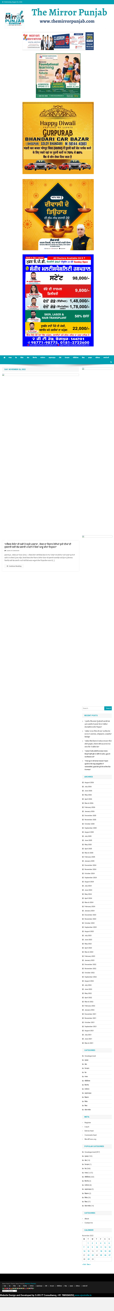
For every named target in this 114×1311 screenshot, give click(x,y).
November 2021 (90, 1018)
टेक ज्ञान (67, 357)
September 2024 (91, 877)
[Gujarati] (13, 1288)
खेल (28, 357)
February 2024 (90, 906)
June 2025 (88, 840)
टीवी (60, 357)
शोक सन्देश (88, 1110)
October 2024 (90, 873)
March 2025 (89, 853)
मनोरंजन (42, 357)
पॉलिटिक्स (75, 357)
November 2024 (90, 869)
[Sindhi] (33, 1288)
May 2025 (88, 844)
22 (88, 1255)
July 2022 (88, 985)
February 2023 (90, 956)
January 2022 (89, 1010)
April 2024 (88, 898)
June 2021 (88, 1039)
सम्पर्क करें (106, 357)
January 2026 (89, 811)
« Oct (84, 1264)
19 (105, 1251)
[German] (11, 1288)
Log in (87, 1127)
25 (101, 1255)
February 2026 (90, 807)
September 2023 (91, 927)
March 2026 (89, 803)
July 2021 (88, 1035)
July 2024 (88, 886)
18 (101, 1251)
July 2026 (88, 787)
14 (84, 1251)
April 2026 (88, 799)
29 (88, 1259)
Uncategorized (90, 1056)
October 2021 (90, 1022)
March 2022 (89, 1002)
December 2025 (90, 815)
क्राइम (90, 357)
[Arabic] (3, 1288)
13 (109, 1247)
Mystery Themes (30, 1283)
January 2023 (89, 960)
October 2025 (90, 824)
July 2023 (88, 935)
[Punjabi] (29, 1288)
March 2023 (89, 952)
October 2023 (90, 923)
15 (88, 1251)
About (87, 1219)
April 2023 (88, 948)
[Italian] (17, 1288)
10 (97, 1247)
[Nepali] (25, 1288)
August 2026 (89, 782)
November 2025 (90, 820)
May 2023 (88, 944)
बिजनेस (35, 357)
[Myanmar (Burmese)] (23, 1288)
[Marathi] (21, 1288)
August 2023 (89, 931)
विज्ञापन (87, 1097)
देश (16, 357)
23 (93, 1255)
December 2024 (90, 865)
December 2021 (90, 1014)
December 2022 (90, 964)
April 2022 (88, 997)
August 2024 (89, 882)
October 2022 (90, 973)
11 (101, 1247)
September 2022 (91, 977)
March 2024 (89, 902)
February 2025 (90, 857)
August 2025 (89, 832)
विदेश (21, 357)
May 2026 (88, 795)
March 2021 (89, 1043)
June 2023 (88, 940)
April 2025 (88, 849)
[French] (9, 1288)
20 (109, 1251)
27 (109, 1255)
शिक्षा (83, 357)
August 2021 (89, 1031)
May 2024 (88, 894)
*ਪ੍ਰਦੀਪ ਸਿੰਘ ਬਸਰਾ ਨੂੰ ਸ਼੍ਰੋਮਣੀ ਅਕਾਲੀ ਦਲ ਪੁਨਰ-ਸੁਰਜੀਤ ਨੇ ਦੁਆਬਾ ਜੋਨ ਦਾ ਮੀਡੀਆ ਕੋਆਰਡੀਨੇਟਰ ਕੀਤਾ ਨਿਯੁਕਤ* (97, 724)
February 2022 (90, 1006)
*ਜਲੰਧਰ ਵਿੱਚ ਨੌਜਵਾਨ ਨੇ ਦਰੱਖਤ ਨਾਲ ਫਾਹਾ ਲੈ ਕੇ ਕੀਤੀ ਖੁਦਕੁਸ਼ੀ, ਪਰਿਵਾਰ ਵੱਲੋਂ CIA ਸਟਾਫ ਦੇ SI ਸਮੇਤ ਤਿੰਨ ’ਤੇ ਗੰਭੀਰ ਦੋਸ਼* (98, 744)
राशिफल (97, 357)
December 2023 (90, 915)
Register (88, 1122)
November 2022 (90, 968)
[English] (7, 1288)
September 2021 (91, 1026)
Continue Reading (15, 566)
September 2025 (91, 828)
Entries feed (89, 1131)
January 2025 (89, 861)
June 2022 (88, 989)
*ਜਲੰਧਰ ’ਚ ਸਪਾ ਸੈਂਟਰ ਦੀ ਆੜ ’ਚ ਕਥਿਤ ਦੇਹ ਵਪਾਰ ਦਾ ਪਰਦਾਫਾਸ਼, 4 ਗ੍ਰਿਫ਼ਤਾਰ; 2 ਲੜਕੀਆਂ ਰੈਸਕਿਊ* (98, 734)
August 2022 (89, 981)
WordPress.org (90, 1139)
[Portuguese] (27, 1288)
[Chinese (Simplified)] (5, 1288)
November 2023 (90, 919)
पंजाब (10, 357)
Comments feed (91, 1135)
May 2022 (88, 993)
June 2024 (88, 890)
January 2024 (89, 911)
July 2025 (88, 836)
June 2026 (88, 791)
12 (105, 1247)
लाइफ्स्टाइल (52, 357)
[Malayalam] (19, 1288)
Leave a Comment (12, 550)
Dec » (89, 1264)
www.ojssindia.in (83, 1295)
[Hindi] (15, 1288)
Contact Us (89, 1223)
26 (105, 1255)
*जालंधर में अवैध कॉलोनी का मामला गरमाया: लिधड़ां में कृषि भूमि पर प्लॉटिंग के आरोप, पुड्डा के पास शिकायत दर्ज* (97, 754)
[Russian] (31, 1288)
